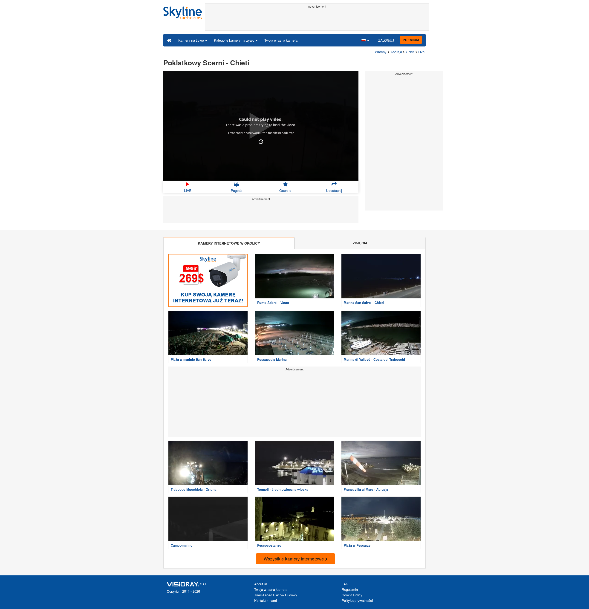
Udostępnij (334, 190)
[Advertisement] (317, 20)
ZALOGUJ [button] (386, 40)
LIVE (187, 190)
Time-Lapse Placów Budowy (275, 594)
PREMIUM (411, 39)
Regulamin (350, 589)
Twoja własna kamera (280, 40)
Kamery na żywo (191, 40)
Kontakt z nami (265, 600)
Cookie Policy (352, 594)
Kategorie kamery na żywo (234, 40)
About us (261, 583)
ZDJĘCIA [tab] (360, 242)
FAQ (345, 583)
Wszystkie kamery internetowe (294, 558)
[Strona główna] (169, 40)
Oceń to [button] (285, 190)
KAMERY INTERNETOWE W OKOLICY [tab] (229, 243)
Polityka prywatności (357, 600)
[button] (365, 40)
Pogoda (236, 190)
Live (421, 51)
